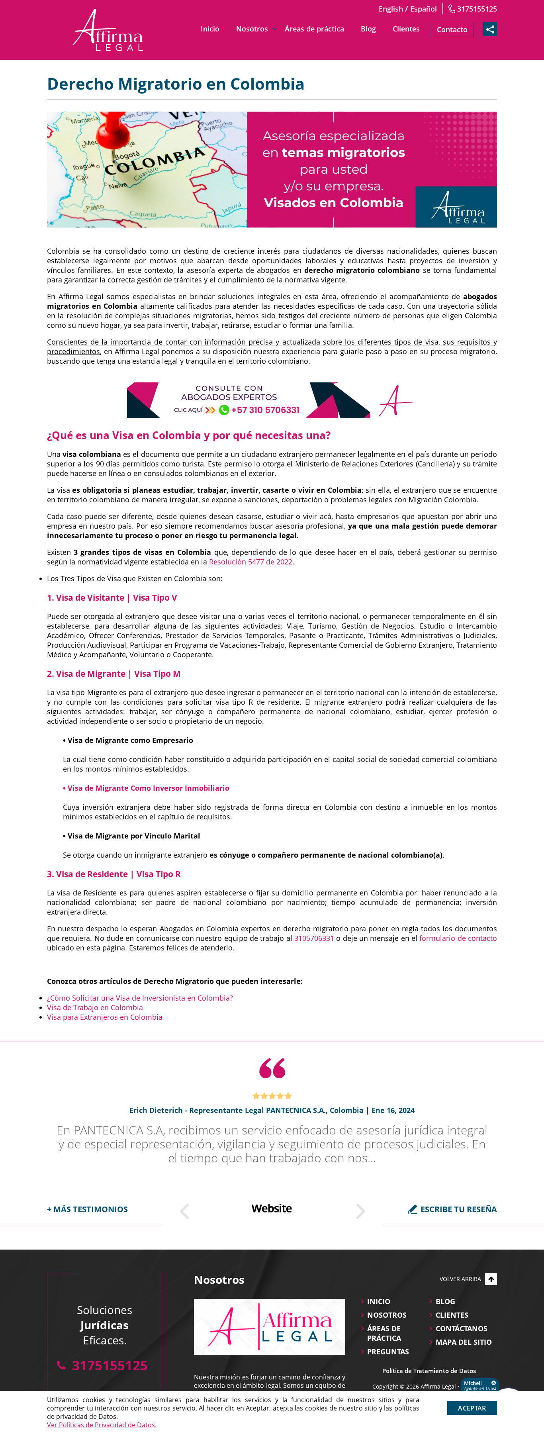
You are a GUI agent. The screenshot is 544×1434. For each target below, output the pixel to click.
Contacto (452, 29)
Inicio (210, 28)
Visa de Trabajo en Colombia (95, 1007)
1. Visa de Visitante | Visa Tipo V (112, 597)
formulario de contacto (458, 938)
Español (423, 9)
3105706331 (314, 938)
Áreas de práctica (314, 28)
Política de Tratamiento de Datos (429, 1371)
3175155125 (477, 9)
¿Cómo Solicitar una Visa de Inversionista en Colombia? (140, 998)
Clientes (406, 28)
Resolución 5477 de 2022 (250, 561)
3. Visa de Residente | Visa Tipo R (114, 874)
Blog (368, 28)
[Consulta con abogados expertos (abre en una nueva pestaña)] (272, 400)
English (391, 9)
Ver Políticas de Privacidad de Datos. (102, 1424)
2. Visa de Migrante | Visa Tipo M (114, 673)
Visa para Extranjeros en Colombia (104, 1017)
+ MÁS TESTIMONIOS (87, 1209)
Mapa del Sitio (464, 1342)
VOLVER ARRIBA (460, 1279)
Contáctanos (461, 1328)
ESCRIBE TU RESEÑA (459, 1209)
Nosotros (252, 28)
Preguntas (388, 1351)
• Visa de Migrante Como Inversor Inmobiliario (146, 788)
